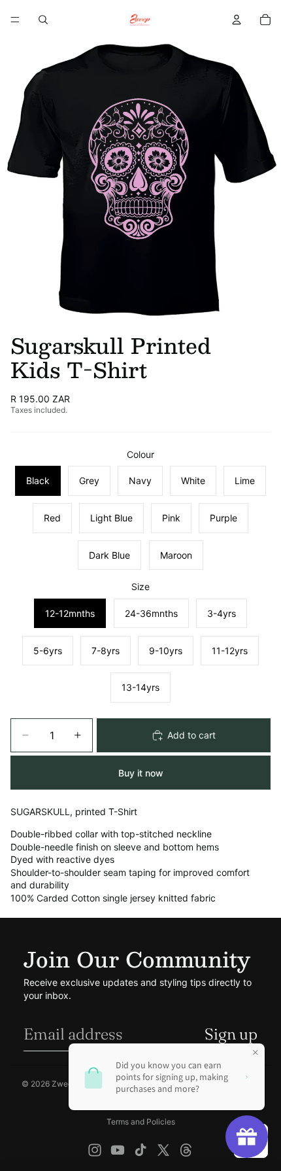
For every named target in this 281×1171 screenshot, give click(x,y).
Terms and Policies (141, 1122)
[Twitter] (163, 1150)
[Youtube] (117, 1150)
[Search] (43, 19)
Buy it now (140, 772)
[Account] (236, 19)
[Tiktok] (140, 1150)
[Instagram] (95, 1150)
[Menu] (15, 20)
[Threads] (186, 1150)
